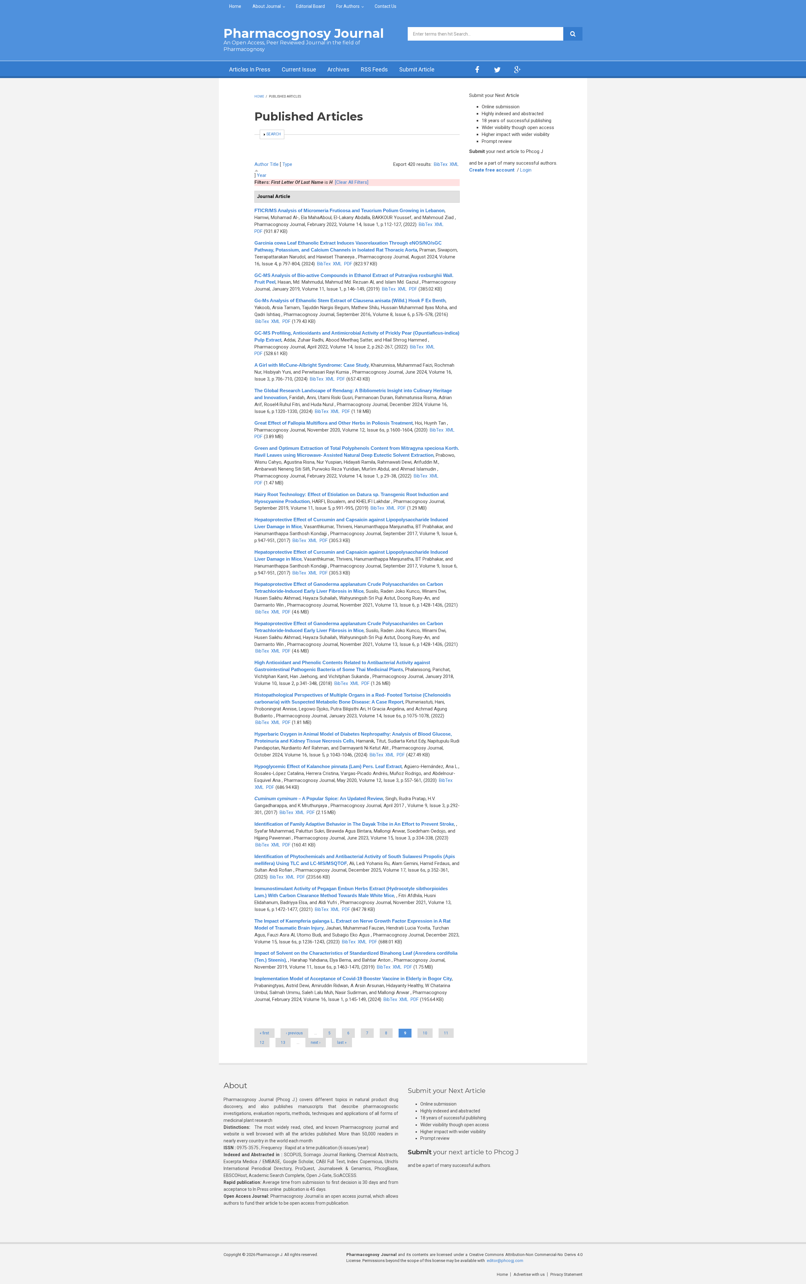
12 (262, 1042)
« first (264, 1033)
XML (454, 164)
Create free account (491, 170)
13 (283, 1042)
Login (525, 170)
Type (287, 164)
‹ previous (294, 1033)
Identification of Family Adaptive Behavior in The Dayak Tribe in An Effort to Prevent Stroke (354, 824)
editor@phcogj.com (505, 1260)
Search (273, 134)
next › (316, 1042)
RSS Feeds (374, 69)
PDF (258, 231)
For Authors (348, 6)
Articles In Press (249, 69)
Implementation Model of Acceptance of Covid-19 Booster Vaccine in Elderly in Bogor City (353, 978)
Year (261, 175)
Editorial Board (310, 6)
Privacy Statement (566, 1274)
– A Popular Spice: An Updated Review (318, 798)
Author (261, 164)
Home (235, 6)
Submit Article (416, 69)
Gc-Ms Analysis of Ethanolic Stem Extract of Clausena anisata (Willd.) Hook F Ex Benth (350, 300)
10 (425, 1033)
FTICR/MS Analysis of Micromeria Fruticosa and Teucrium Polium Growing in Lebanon (349, 210)
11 (446, 1033)
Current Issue (299, 69)
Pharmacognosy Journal (304, 33)
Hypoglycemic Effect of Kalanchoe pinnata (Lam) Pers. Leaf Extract (328, 766)
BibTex (440, 164)
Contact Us (385, 6)
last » (342, 1042)
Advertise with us (529, 1274)
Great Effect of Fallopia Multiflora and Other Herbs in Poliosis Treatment (333, 423)
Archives (338, 69)
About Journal (267, 6)
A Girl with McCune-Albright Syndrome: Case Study (311, 365)
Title (274, 164)
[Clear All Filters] (351, 182)
